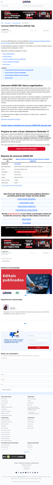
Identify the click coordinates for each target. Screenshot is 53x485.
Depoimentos (31, 419)
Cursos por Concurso (5, 430)
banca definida (17, 164)
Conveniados (4, 409)
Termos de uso (26, 466)
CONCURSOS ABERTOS (26, 206)
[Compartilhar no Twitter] (45, 30)
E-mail (3, 379)
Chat (30, 400)
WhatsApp (31, 402)
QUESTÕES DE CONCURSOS (26, 210)
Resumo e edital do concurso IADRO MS (14, 59)
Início (2, 22)
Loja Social (3, 405)
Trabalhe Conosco (5, 413)
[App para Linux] (18, 473)
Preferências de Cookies (6, 415)
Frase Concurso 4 (9, 77)
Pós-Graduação (4, 428)
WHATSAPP (26, 219)
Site (2, 384)
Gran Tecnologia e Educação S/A (21, 476)
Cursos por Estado (5, 434)
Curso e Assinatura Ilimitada (11, 62)
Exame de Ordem (5, 423)
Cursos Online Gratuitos (6, 440)
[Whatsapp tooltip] (30, 473)
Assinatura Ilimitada (5, 419)
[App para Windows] (16, 473)
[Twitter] (35, 473)
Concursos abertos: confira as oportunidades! (15, 72)
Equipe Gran (5, 29)
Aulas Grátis (30, 426)
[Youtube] (25, 473)
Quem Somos (4, 398)
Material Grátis (31, 421)
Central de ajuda (32, 398)
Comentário (4, 358)
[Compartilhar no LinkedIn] (47, 30)
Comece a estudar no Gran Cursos (26, 231)
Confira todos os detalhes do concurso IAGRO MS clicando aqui (26, 125)
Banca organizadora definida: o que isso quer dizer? (17, 75)
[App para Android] (23, 473)
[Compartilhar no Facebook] (44, 30)
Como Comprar (4, 402)
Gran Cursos (6, 64)
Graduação (3, 426)
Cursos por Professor (5, 436)
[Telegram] (37, 473)
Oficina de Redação (5, 438)
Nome (2, 374)
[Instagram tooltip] (28, 473)
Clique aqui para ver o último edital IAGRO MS (12, 185)
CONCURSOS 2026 (26, 203)
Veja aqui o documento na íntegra (10, 119)
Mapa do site (26, 468)
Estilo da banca (7, 56)
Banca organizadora (8, 54)
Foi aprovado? (33, 413)
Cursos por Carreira (5, 432)
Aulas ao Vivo (30, 423)
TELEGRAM (26, 223)
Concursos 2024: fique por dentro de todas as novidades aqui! (19, 70)
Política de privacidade (26, 464)
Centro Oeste (8, 22)
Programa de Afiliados (6, 411)
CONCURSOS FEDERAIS (26, 199)
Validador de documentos (6, 407)
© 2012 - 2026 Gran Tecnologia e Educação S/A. (26, 463)
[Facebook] (32, 473)
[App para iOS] (21, 473)
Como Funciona (4, 400)
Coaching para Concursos (6, 421)
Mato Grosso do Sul (16, 22)
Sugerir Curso (31, 428)
